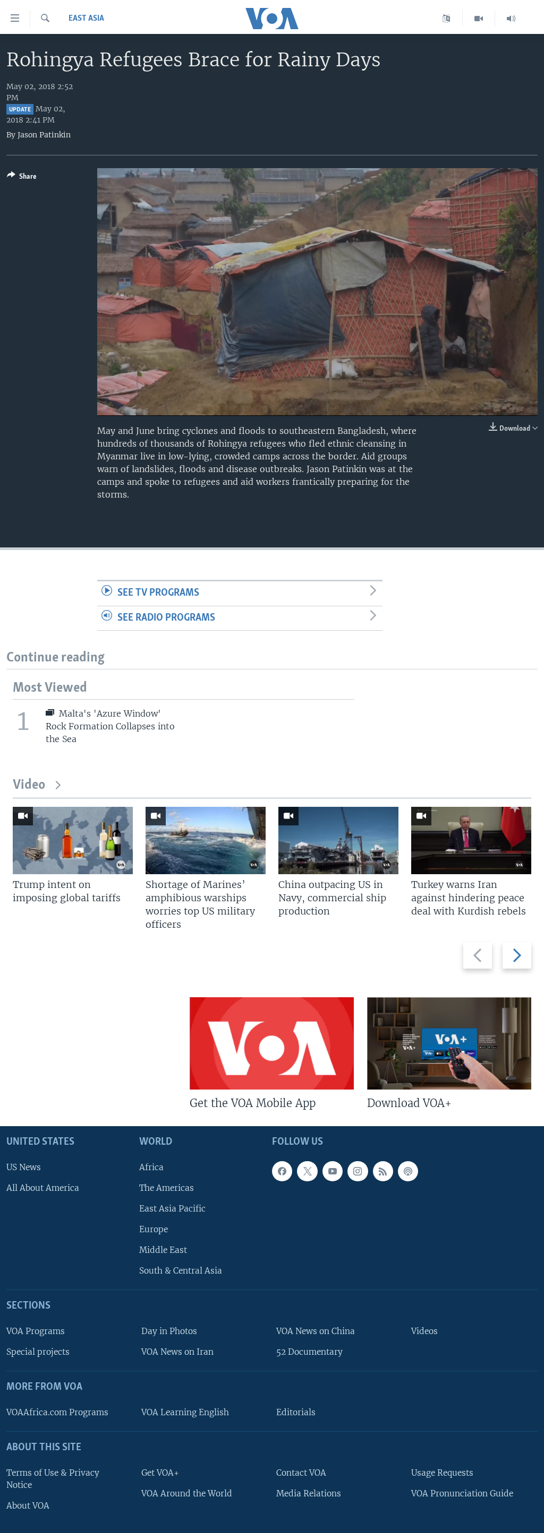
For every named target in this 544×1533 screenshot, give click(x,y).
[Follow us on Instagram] (357, 1171)
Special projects (38, 1352)
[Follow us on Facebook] (282, 1171)
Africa (151, 1167)
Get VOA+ (160, 1473)
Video (29, 785)
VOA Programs (35, 1331)
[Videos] (479, 19)
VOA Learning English (185, 1412)
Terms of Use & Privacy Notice (52, 1479)
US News (23, 1167)
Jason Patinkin (44, 135)
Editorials (296, 1412)
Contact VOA (301, 1473)
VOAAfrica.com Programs (57, 1412)
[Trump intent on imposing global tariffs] (73, 840)
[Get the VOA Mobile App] (272, 1043)
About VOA (27, 1506)
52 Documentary (309, 1352)
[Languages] (446, 19)
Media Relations (308, 1493)
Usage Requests (442, 1473)
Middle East (163, 1250)
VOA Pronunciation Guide (462, 1493)
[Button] (22, 178)
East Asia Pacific (172, 1209)
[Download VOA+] (449, 1043)
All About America (42, 1188)
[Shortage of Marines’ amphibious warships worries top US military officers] (206, 840)
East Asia (86, 18)
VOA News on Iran (177, 1352)
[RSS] (383, 1171)
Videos (424, 1331)
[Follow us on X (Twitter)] (307, 1171)
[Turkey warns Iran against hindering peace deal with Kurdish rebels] (471, 840)
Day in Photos (169, 1331)
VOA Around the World (186, 1493)
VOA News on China (315, 1331)
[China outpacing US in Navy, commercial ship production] (338, 840)
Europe (153, 1229)
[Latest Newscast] (511, 19)
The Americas (166, 1188)
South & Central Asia (180, 1271)
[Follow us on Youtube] (332, 1171)
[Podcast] (408, 1171)
